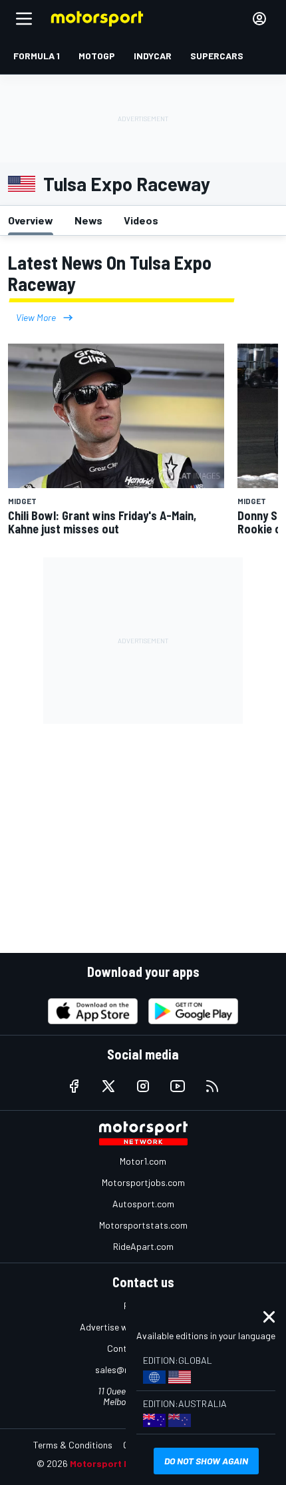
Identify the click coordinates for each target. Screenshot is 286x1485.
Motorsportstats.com (143, 1225)
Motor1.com (143, 1161)
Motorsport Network (116, 1463)
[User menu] (259, 18)
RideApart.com (143, 1246)
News (88, 220)
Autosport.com (143, 1203)
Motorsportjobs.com (143, 1182)
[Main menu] (24, 18)
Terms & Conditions (72, 1444)
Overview (30, 220)
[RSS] (212, 1086)
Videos (141, 220)
